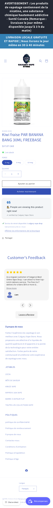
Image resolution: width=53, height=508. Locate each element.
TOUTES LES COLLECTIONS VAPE (19, 405)
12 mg (32, 163)
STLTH (8, 374)
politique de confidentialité (17, 422)
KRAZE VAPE (10, 386)
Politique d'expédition (15, 453)
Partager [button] (9, 238)
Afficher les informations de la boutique (22, 230)
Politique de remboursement (18, 428)
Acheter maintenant (26, 191)
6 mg (20, 163)
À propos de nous (13, 434)
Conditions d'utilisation (15, 447)
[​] (26, 61)
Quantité (5, 168)
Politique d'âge (12, 459)
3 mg (7, 162)
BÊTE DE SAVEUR (12, 380)
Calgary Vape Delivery (16, 499)
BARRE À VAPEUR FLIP (14, 399)
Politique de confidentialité (24, 502)
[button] (5, 61)
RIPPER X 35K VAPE (13, 392)
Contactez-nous (12, 440)
